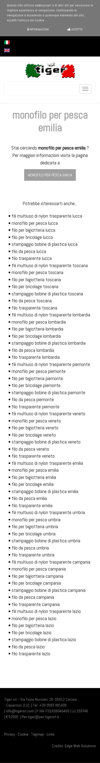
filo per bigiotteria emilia (34, 477)
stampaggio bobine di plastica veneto (46, 442)
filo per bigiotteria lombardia (37, 329)
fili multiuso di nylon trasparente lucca (47, 216)
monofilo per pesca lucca (35, 223)
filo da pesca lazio (28, 647)
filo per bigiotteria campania (37, 576)
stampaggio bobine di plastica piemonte (48, 393)
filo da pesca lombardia (33, 350)
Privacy (9, 734)
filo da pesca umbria (30, 548)
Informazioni (39, 29)
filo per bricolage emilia (33, 484)
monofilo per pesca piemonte (39, 371)
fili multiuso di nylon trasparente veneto (48, 414)
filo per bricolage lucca (32, 237)
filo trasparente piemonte (35, 407)
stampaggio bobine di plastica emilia (45, 491)
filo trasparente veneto (33, 456)
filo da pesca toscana (32, 301)
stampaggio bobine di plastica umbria (46, 541)
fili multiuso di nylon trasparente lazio (46, 611)
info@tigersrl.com (20, 710)
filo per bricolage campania (36, 583)
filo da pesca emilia (29, 498)
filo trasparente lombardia (36, 357)
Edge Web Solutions (80, 745)
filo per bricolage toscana (35, 286)
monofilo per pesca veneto (36, 421)
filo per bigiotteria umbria (35, 527)
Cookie (23, 734)
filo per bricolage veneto (34, 435)
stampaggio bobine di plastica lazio (44, 639)
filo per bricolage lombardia (36, 336)
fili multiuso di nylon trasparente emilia (47, 463)
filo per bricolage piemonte (36, 385)
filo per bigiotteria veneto (35, 428)
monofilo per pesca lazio (34, 618)
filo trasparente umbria (33, 555)
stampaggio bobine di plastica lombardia (49, 343)
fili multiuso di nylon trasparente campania (51, 562)
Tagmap (37, 734)
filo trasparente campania (36, 604)
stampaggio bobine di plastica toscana (47, 294)
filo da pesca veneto (30, 449)
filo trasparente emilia (32, 505)
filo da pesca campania (33, 597)
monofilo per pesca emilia (50, 174)
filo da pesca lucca (29, 251)
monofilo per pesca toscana (37, 272)
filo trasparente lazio (31, 654)
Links (51, 734)
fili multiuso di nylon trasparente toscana (50, 265)
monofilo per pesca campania (39, 569)
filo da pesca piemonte (33, 399)
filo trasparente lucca (32, 258)
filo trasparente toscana (34, 308)
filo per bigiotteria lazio (33, 625)
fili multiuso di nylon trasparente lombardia (51, 315)
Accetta (76, 29)
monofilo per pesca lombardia (39, 322)
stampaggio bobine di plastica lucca (45, 244)
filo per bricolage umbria (34, 534)
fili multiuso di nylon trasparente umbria (48, 512)
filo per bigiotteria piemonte (37, 378)
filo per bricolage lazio (31, 633)
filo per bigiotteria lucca (33, 230)
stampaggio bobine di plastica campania (49, 590)
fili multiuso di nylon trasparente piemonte (51, 364)
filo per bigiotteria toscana (36, 280)
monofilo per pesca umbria (36, 520)
